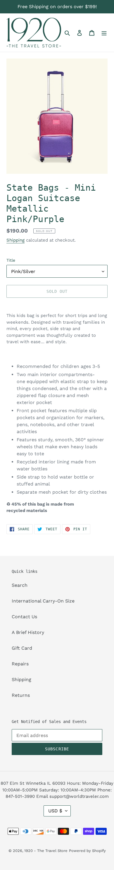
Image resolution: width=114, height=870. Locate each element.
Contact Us (24, 616)
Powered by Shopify (87, 850)
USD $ (55, 811)
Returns (21, 695)
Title (10, 260)
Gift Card (22, 648)
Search (19, 585)
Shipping (15, 240)
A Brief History (28, 632)
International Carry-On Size (43, 601)
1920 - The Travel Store (46, 850)
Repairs (20, 664)
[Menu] (104, 32)
